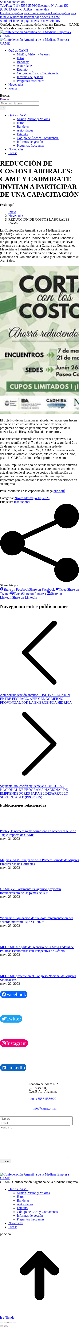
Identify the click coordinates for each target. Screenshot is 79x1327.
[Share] (6, 1322)
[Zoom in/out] (14, 1322)
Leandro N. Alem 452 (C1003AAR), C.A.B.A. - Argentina (34, 7)
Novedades (22, 498)
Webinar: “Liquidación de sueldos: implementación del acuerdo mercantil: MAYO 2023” (36, 920)
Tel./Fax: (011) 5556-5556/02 (19, 5)
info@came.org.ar (45, 1108)
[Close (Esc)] (1, 1322)
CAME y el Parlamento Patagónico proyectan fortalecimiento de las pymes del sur (30, 891)
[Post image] (11, 827)
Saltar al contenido (12, 2)
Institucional (22, 502)
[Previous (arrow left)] (1, 1326)
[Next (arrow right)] (6, 1326)
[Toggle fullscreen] (10, 1322)
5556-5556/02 (43, 1099)
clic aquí (59, 491)
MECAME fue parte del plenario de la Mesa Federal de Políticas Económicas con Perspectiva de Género (37, 949)
